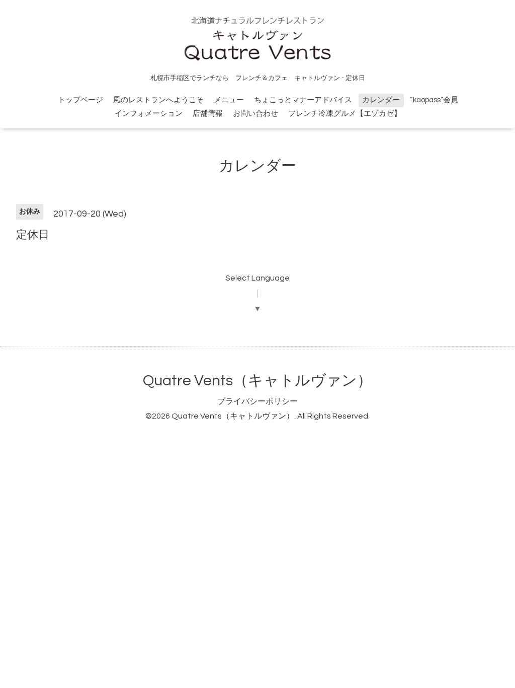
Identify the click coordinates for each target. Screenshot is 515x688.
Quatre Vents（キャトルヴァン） (257, 380)
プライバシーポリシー (257, 401)
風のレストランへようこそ (158, 100)
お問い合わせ (255, 113)
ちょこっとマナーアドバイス (303, 100)
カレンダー (381, 100)
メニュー (229, 100)
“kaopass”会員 (434, 100)
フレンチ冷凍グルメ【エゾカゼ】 (344, 113)
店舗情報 (208, 113)
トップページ (80, 100)
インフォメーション (149, 113)
